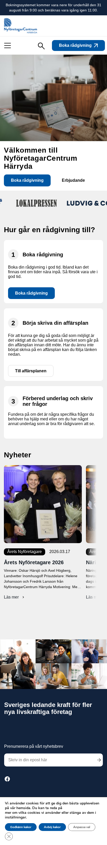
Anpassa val (81, 827)
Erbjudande (73, 180)
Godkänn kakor (20, 827)
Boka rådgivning (75, 45)
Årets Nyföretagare (24, 551)
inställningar (15, 817)
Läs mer (14, 597)
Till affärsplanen (30, 371)
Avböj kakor (52, 827)
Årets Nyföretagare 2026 (34, 562)
